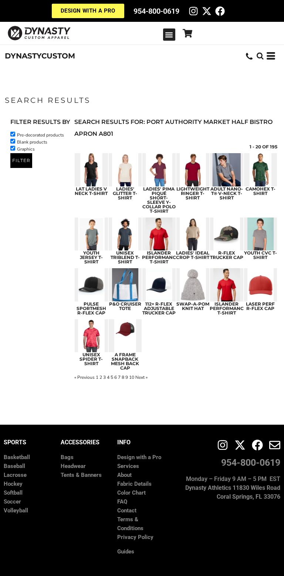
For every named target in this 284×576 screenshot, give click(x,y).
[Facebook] (220, 11)
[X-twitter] (207, 11)
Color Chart (131, 492)
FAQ (122, 501)
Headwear (73, 466)
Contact (126, 510)
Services (128, 466)
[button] (169, 34)
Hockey (13, 484)
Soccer (12, 501)
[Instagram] (193, 11)
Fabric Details (134, 484)
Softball (13, 492)
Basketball (17, 457)
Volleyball (16, 510)
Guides (125, 551)
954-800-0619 (156, 11)
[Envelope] (274, 445)
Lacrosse (15, 475)
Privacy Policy (135, 537)
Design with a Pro (139, 457)
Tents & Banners (81, 475)
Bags (67, 457)
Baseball (14, 466)
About (124, 475)
